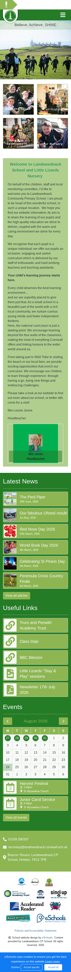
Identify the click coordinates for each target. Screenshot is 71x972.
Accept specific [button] (32, 967)
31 (45, 738)
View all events (16, 817)
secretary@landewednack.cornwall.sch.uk (37, 847)
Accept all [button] (53, 967)
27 (7, 738)
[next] (63, 721)
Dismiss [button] (15, 967)
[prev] (7, 721)
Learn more (52, 961)
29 (26, 738)
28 (17, 738)
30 (35, 738)
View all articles (17, 595)
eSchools (47, 937)
